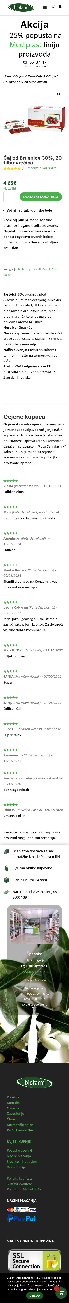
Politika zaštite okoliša (24, 1189)
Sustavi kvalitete (19, 1184)
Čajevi (19, 76)
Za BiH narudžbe (20, 1130)
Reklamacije (16, 1167)
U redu (34, 1295)
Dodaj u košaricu (40, 197)
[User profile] (60, 10)
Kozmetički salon (20, 1124)
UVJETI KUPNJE (19, 1141)
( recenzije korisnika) (40, 168)
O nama (13, 1108)
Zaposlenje (15, 1113)
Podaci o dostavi (19, 1150)
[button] (58, 94)
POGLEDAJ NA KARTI (34, 971)
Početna (13, 1097)
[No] (64, 1288)
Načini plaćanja (19, 1156)
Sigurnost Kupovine (22, 1161)
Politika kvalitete (20, 1178)
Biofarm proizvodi (29, 269)
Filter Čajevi (36, 76)
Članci (11, 1119)
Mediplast (26, 44)
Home (7, 76)
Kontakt (13, 1102)
